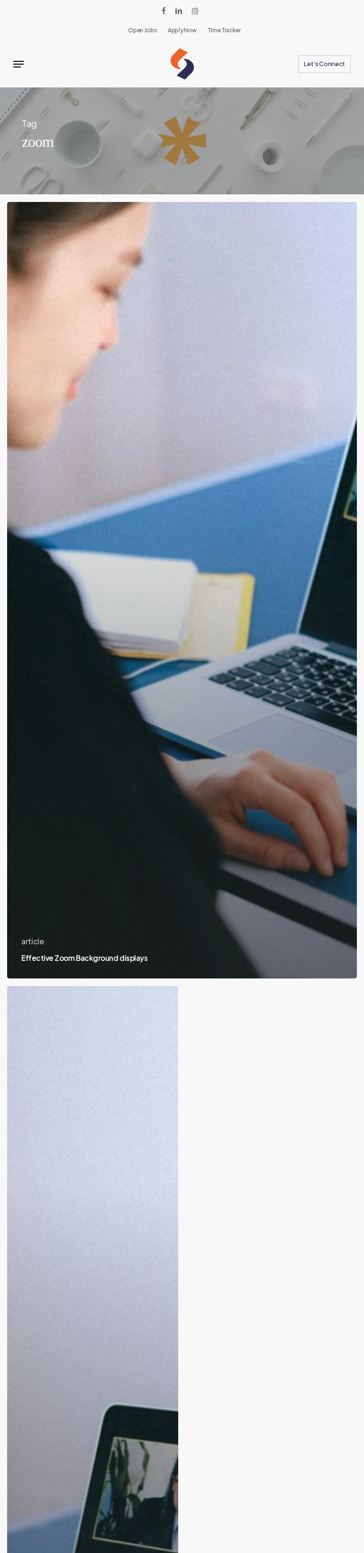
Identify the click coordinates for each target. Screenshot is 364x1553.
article (32, 941)
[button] (18, 64)
